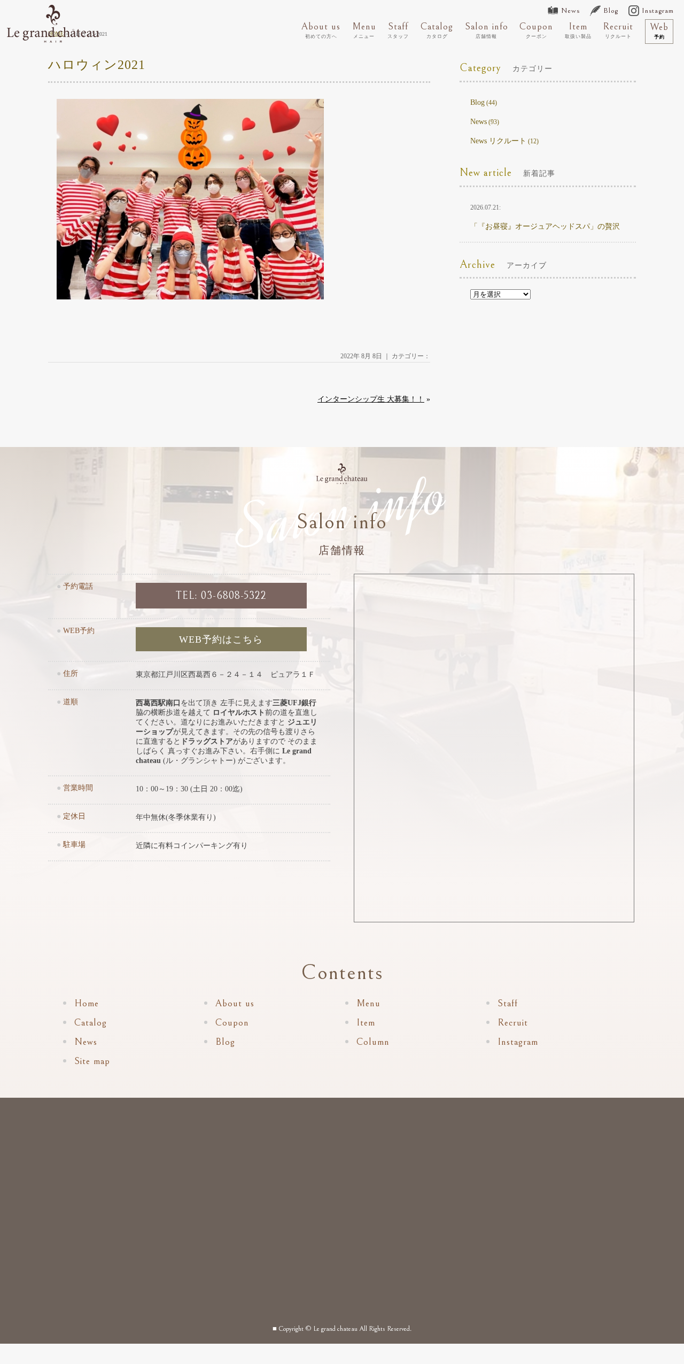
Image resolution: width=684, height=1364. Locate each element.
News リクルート (498, 141)
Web (659, 30)
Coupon (536, 30)
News (570, 10)
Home (86, 1003)
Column (373, 1041)
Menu (364, 30)
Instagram (658, 10)
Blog (610, 10)
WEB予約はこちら (221, 639)
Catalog (437, 30)
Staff (398, 30)
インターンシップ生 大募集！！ (370, 399)
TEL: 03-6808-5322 (221, 596)
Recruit (618, 30)
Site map (92, 1061)
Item (578, 30)
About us (320, 30)
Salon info (486, 30)
